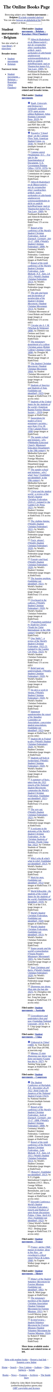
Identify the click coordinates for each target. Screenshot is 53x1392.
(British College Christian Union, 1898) (39, 347)
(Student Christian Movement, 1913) (38, 301)
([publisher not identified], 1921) (39, 581)
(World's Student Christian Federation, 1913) (39, 272)
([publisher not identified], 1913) (39, 861)
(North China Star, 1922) (39, 836)
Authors (38, 1367)
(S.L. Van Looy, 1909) (39, 54)
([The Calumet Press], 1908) (38, 425)
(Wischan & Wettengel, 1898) (38, 328)
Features (23, 1375)
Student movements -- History (32, 1272)
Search (13, 1367)
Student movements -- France (32, 1240)
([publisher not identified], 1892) (39, 1284)
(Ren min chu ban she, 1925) (39, 989)
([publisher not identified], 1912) (36, 880)
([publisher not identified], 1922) (39, 721)
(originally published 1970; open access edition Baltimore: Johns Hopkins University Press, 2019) (39, 111)
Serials (32, 1370)
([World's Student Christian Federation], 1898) (39, 237)
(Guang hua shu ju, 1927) (39, 1057)
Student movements (13, 60)
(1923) (39, 1089)
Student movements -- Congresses (34, 1075)
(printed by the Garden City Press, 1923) (38, 645)
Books (6, 1375)
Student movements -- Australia (33, 1009)
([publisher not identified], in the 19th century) (39, 475)
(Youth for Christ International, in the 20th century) (39, 627)
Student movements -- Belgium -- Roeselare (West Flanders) (14, 81)
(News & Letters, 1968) (39, 1254)
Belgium (11, 64)
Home (5, 1367)
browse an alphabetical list (28, 20)
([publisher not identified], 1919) (39, 896)
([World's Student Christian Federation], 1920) (38, 544)
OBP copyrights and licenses (26, 1388)
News (14, 1375)
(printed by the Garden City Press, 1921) (39, 499)
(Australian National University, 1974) (39, 1019)
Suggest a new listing (26, 1362)
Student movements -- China (32, 1035)
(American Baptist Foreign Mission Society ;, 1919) (39, 407)
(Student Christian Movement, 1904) (39, 367)
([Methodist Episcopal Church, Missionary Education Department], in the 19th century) (39, 444)
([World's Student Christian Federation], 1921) (39, 525)
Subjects (22, 1370)
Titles (46, 1367)
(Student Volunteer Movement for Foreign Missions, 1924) (39, 1326)
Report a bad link (38, 1359)
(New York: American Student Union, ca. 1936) (38, 138)
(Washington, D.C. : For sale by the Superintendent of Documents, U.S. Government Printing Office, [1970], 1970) (39, 160)
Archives (34, 1375)
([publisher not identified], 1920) (38, 917)
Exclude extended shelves (31, 17)
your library (7, 46)
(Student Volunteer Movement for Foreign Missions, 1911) (38, 1305)
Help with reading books (16, 1359)
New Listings (25, 1367)
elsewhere (6, 48)
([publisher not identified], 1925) (38, 389)
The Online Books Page (26, 6)
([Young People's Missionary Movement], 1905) (39, 953)
